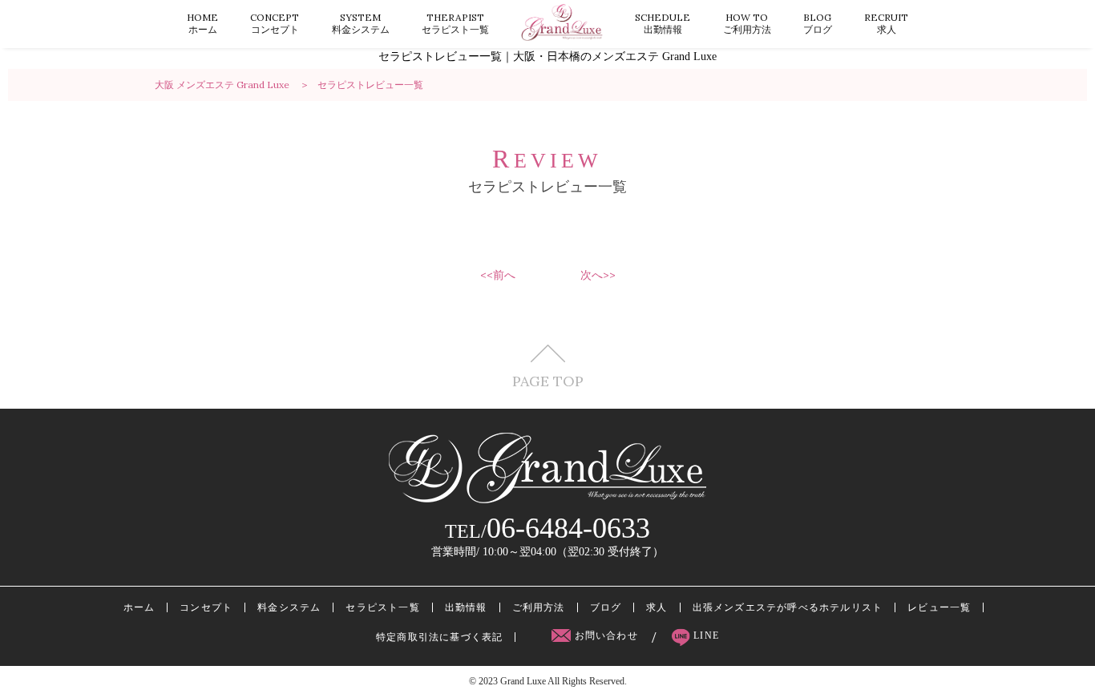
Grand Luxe (523, 681)
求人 (886, 23)
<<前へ (497, 274)
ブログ (817, 23)
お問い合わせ (606, 635)
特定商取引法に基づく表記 (439, 637)
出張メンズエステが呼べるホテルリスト (788, 607)
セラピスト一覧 (455, 23)
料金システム (361, 23)
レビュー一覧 (939, 607)
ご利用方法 (747, 23)
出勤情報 (662, 23)
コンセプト (274, 23)
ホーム (202, 23)
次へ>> (598, 274)
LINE (704, 635)
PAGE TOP (548, 380)
